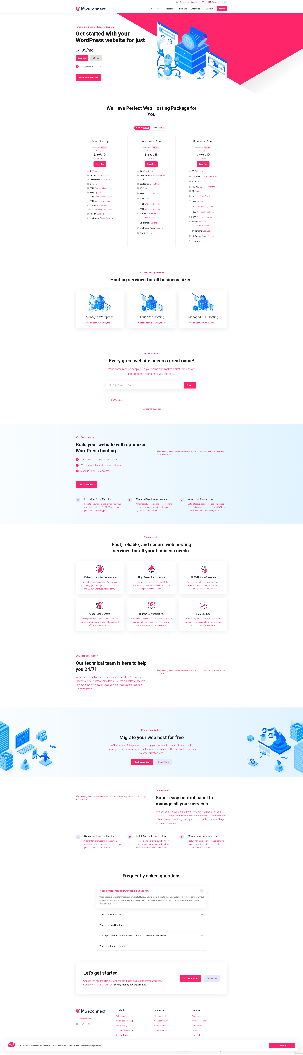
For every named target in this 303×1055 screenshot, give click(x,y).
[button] (151, 897)
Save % (146, 127)
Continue (282, 1046)
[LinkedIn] (89, 1024)
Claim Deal (82, 58)
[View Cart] (177, 2)
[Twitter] (83, 1024)
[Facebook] (77, 1024)
